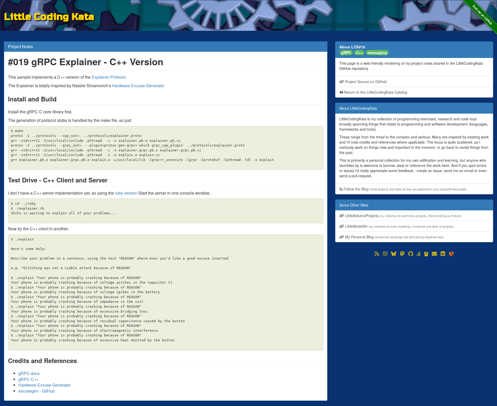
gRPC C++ (28, 379)
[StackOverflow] (419, 253)
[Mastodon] (402, 253)
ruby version (126, 193)
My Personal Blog (393, 236)
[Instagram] (385, 253)
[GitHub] (410, 253)
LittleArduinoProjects (402, 215)
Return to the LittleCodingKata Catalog (375, 92)
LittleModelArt (399, 226)
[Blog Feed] (377, 253)
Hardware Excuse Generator (138, 85)
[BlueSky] (393, 253)
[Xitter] (451, 253)
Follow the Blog (404, 188)
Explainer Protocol (109, 77)
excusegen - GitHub (36, 391)
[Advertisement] (414, 293)
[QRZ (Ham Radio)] (426, 253)
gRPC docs (29, 373)
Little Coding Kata (49, 16)
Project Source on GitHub (365, 81)
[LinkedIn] (443, 253)
